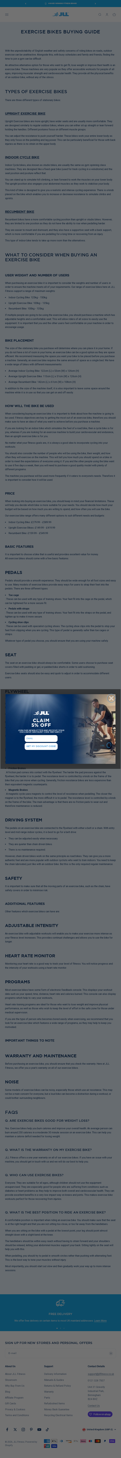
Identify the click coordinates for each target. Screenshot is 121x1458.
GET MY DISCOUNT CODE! (41, 746)
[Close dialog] (111, 698)
